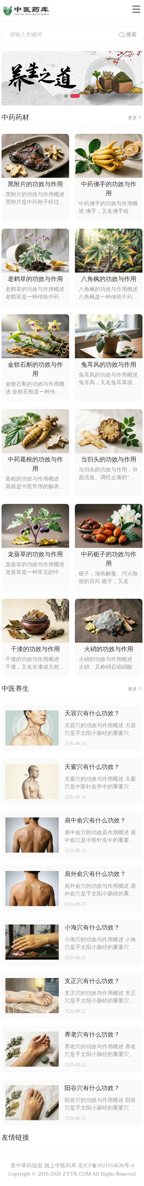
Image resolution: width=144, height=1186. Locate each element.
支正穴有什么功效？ (92, 981)
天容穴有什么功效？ (92, 713)
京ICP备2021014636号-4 (106, 1165)
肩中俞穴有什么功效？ (95, 820)
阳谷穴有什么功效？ (92, 1088)
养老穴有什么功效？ (92, 1034)
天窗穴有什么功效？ (92, 767)
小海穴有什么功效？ (92, 927)
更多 (132, 117)
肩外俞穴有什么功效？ (95, 874)
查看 (31, 728)
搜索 (131, 34)
